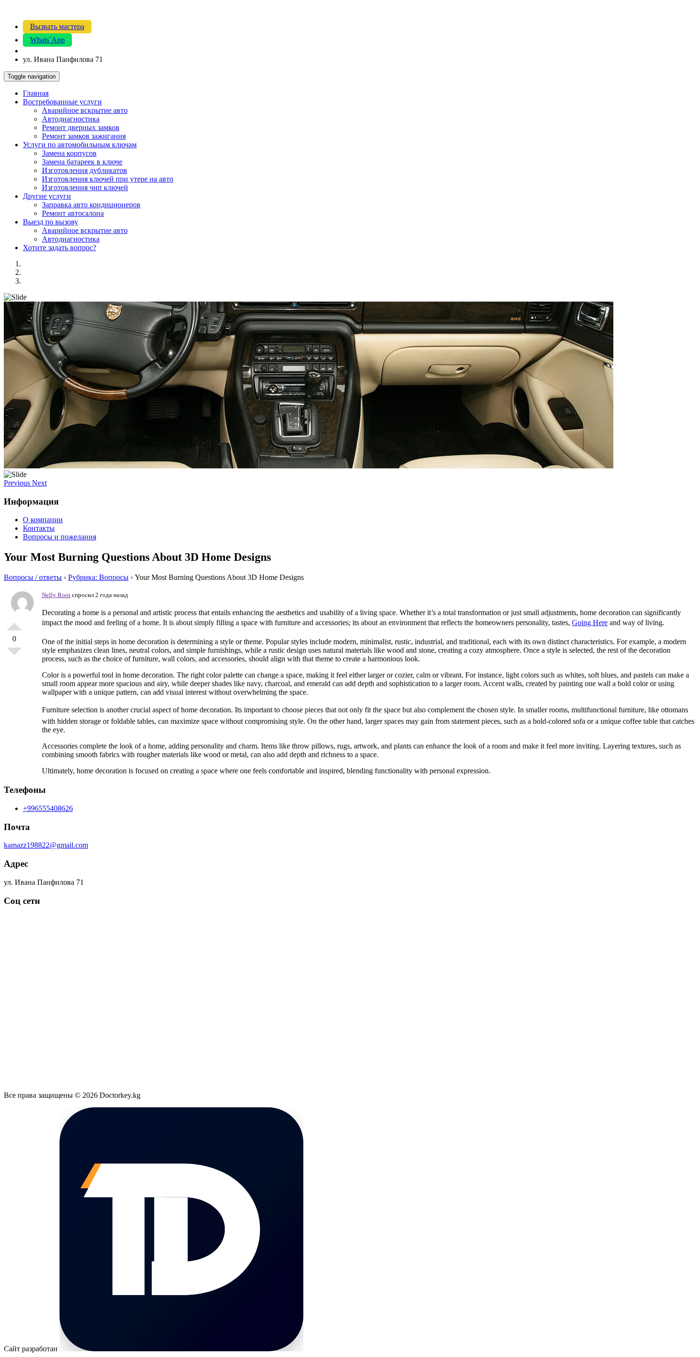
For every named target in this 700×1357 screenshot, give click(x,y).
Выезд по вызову (50, 222)
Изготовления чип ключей (85, 187)
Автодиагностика (71, 119)
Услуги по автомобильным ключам (80, 145)
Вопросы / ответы (33, 577)
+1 (14, 622)
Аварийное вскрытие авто (85, 110)
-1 (14, 655)
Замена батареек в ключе (82, 162)
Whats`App (47, 40)
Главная (36, 93)
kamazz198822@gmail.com (46, 845)
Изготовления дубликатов (84, 170)
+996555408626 (48, 808)
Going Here (590, 622)
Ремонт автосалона (73, 213)
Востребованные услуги (62, 102)
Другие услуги (47, 196)
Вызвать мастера (57, 26)
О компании (43, 520)
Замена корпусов (69, 153)
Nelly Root (56, 594)
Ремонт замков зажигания (84, 136)
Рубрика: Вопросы (98, 577)
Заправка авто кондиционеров (91, 205)
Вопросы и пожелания (59, 537)
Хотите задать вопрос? (59, 247)
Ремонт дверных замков (81, 127)
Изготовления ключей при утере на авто (107, 179)
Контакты (39, 528)
